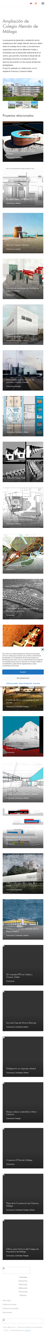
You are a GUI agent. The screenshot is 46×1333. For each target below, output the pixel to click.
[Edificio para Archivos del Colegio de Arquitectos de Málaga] (23, 1240)
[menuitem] (31, 3)
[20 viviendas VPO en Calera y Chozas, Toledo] (23, 965)
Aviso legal (36, 683)
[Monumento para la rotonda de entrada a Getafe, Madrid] (23, 370)
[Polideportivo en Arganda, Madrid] (23, 1056)
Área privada (7, 1312)
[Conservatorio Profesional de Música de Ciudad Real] (23, 645)
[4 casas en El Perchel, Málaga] (23, 1148)
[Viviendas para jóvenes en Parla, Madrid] (23, 416)
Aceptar (23, 672)
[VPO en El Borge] (23, 462)
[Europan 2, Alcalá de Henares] (23, 507)
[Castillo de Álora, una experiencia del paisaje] (23, 690)
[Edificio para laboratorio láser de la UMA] (23, 873)
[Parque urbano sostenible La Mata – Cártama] (23, 1102)
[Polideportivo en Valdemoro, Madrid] (23, 782)
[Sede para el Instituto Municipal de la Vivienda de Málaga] (23, 736)
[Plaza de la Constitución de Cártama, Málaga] (23, 1194)
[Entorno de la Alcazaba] (23, 553)
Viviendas (23, 1277)
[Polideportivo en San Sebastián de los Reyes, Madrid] (23, 919)
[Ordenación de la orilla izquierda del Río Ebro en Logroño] (23, 599)
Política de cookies (12, 683)
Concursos (23, 1291)
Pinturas (23, 1295)
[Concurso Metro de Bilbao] (23, 187)
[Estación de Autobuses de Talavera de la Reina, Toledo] (23, 279)
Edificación (23, 1288)
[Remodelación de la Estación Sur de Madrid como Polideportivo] (23, 828)
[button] (43, 649)
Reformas (23, 1284)
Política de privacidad (25, 683)
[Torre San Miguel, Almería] (23, 233)
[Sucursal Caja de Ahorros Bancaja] (23, 1011)
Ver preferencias (23, 678)
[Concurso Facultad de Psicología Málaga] (23, 141)
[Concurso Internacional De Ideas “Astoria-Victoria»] (23, 324)
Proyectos (23, 1281)
